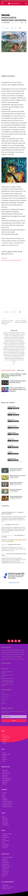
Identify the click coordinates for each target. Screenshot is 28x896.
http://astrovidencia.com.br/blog (13, 448)
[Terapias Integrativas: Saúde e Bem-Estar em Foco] (5, 382)
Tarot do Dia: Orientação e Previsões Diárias (11, 656)
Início (2, 12)
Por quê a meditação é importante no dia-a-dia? (21, 321)
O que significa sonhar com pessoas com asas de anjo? (7, 681)
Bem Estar (7, 12)
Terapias (11, 12)
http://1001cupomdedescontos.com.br (14, 435)
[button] (26, 3)
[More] (19, 28)
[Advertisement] (14, 9)
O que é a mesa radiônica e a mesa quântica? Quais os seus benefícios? (17, 389)
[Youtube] (19, 641)
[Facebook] (14, 364)
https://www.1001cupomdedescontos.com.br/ (15, 461)
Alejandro (10, 452)
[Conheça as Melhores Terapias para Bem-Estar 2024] (5, 375)
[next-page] (5, 395)
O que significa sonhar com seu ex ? (12, 524)
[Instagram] (12, 641)
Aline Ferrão (7, 22)
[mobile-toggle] (2, 3)
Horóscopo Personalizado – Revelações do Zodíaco (12, 650)
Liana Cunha (11, 439)
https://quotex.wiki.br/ (11, 409)
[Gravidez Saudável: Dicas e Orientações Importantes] (5, 498)
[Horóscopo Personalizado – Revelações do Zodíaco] (5, 470)
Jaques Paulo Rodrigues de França (8, 512)
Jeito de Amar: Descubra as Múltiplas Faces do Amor (13, 654)
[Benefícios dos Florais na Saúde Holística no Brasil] (5, 477)
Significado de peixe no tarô (7, 678)
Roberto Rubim (11, 406)
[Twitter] (15, 641)
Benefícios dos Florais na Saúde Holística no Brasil (12, 652)
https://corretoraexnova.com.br (13, 416)
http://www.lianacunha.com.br (13, 442)
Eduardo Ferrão (12, 432)
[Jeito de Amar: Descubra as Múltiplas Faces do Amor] (5, 484)
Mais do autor (20, 370)
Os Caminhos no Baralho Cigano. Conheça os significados (7, 322)
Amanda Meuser (12, 413)
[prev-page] (2, 395)
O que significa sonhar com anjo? (13, 544)
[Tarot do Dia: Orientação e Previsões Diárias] (5, 491)
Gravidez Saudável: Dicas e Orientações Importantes (13, 659)
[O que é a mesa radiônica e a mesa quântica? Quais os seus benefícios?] (5, 389)
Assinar (14, 720)
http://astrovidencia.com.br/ (12, 429)
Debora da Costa (12, 426)
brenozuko (10, 445)
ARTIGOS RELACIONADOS (9, 370)
